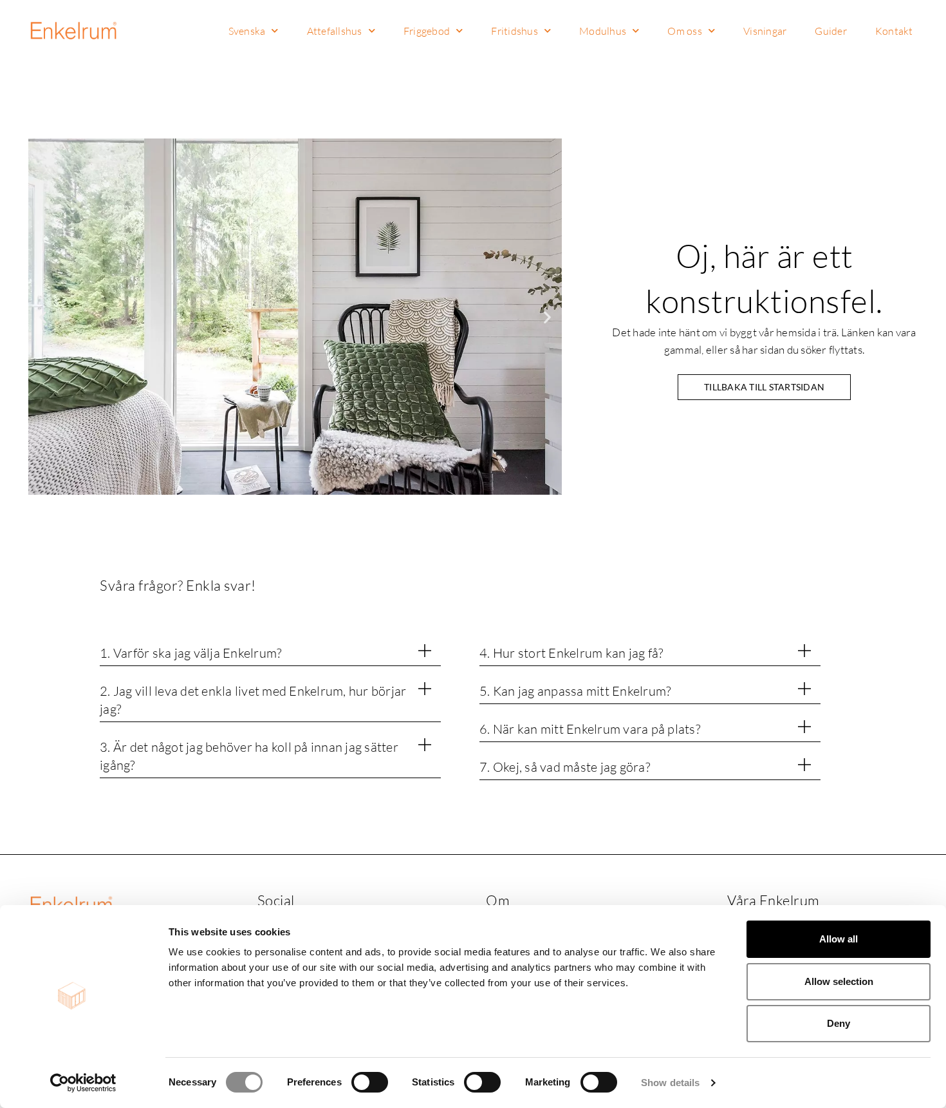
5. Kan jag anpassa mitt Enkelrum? (575, 691)
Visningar (764, 30)
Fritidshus (514, 30)
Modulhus (602, 30)
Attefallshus (334, 30)
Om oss (684, 30)
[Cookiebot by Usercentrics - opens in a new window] (83, 1083)
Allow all (838, 938)
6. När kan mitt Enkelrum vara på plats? (589, 729)
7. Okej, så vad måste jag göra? (564, 767)
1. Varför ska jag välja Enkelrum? (190, 653)
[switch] (369, 1082)
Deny (838, 1023)
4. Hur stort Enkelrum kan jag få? (571, 653)
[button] (43, 317)
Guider (831, 30)
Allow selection (838, 981)
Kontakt (894, 30)
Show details (670, 1082)
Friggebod (426, 30)
